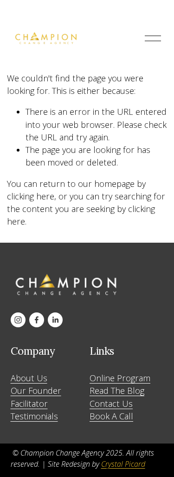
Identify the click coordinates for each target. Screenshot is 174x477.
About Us (29, 378)
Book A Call (111, 416)
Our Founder (36, 390)
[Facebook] (36, 319)
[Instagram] (18, 319)
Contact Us (111, 403)
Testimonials (34, 416)
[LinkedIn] (55, 319)
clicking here (30, 196)
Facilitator (29, 403)
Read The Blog (117, 390)
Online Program (120, 378)
